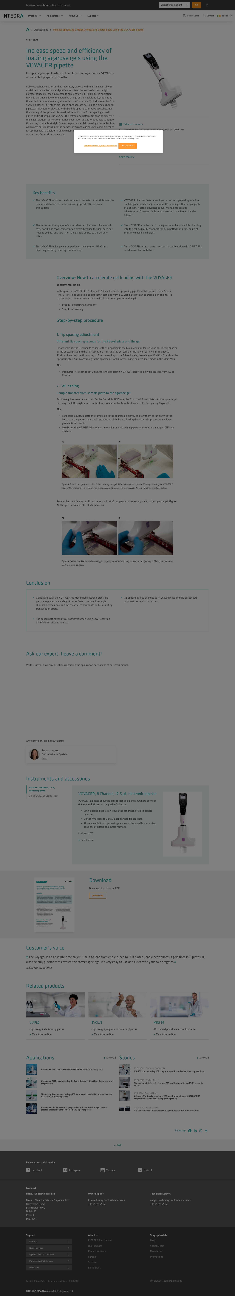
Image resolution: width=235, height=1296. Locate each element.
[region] (118, 141)
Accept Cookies (127, 146)
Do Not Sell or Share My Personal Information (100, 146)
